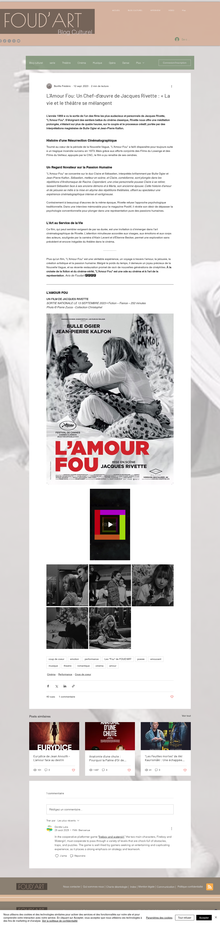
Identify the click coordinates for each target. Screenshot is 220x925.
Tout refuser (184, 917)
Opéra (112, 62)
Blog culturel (36, 62)
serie (52, 62)
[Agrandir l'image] (67, 585)
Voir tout (186, 715)
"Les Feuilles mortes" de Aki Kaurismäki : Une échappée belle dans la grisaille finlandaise (163, 758)
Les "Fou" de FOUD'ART (117, 659)
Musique (97, 62)
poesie (141, 659)
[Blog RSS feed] (209, 887)
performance (92, 659)
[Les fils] (14, 41)
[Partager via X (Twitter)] (56, 686)
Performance (65, 674)
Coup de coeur (83, 674)
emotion (74, 659)
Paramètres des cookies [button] (159, 917)
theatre (68, 665)
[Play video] (110, 524)
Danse (125, 62)
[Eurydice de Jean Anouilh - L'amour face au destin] (54, 736)
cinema (99, 665)
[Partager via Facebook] (48, 686)
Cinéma (82, 62)
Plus (138, 62)
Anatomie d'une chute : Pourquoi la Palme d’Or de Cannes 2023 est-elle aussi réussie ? (107, 758)
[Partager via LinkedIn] (65, 686)
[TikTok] (4, 41)
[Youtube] (18, 41)
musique (53, 665)
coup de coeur (56, 659)
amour (112, 665)
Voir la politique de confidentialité (60, 920)
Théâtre (66, 62)
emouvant (155, 659)
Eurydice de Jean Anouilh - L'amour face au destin (51, 758)
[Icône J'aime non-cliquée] (57, 856)
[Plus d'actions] (171, 86)
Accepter (204, 917)
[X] (9, 41)
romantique (83, 665)
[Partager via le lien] (73, 686)
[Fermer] (216, 917)
